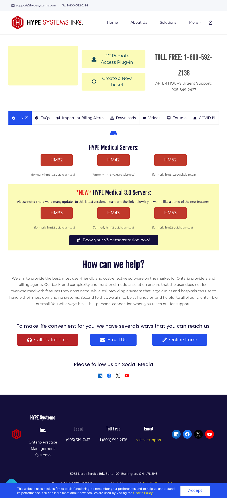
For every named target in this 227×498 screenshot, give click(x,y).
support (154, 440)
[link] (17, 432)
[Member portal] (211, 23)
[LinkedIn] (100, 375)
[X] (118, 375)
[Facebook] (109, 375)
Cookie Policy (143, 493)
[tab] (20, 118)
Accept (195, 490)
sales (140, 440)
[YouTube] (126, 375)
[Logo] (47, 22)
